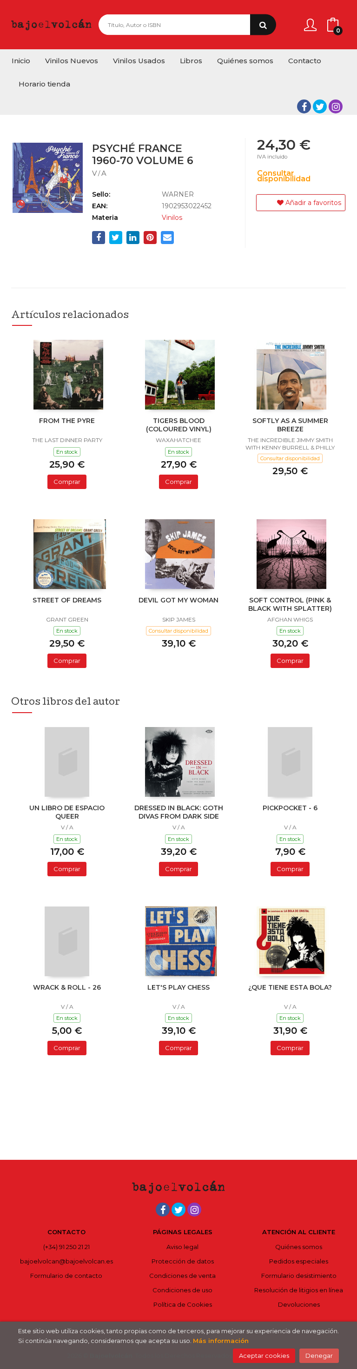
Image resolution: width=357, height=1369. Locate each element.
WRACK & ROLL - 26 (67, 987)
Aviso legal (182, 1246)
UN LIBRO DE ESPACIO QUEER (67, 812)
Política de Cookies (182, 1304)
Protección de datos (183, 1261)
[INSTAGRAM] (336, 106)
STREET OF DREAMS (67, 600)
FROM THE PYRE (67, 421)
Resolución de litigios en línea (298, 1290)
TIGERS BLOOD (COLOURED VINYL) (179, 425)
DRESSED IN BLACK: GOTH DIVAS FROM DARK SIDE (178, 812)
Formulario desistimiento (299, 1275)
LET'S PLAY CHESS (178, 987)
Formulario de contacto (66, 1275)
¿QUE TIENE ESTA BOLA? (290, 987)
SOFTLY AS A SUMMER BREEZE (290, 425)
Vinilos (172, 217)
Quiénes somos (298, 1246)
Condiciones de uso (182, 1290)
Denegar (319, 1355)
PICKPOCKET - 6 (290, 808)
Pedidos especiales (298, 1261)
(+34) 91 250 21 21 (66, 1246)
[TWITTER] (320, 106)
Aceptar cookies (264, 1355)
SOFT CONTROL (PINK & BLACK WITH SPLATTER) (290, 604)
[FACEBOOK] (304, 106)
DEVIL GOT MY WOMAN (178, 600)
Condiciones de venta (182, 1275)
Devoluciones (299, 1304)
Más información (221, 1340)
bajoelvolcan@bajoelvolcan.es (66, 1261)
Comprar (66, 481)
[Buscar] (263, 24)
